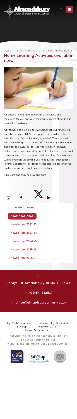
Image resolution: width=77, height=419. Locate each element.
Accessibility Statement (54, 323)
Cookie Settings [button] (34, 329)
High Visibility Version (19, 323)
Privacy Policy (44, 326)
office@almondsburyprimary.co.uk (41, 302)
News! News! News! (59, 51)
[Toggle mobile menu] (69, 9)
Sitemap (22, 326)
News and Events (29, 51)
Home (7, 51)
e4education (60, 344)
